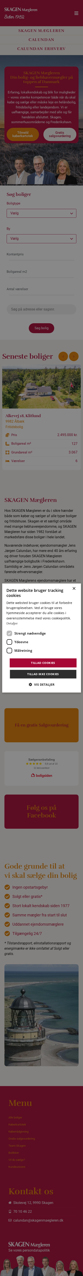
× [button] (73, 588)
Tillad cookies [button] (43, 663)
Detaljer (12, 623)
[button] (41, 684)
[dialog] (41, 638)
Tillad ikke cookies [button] (43, 674)
